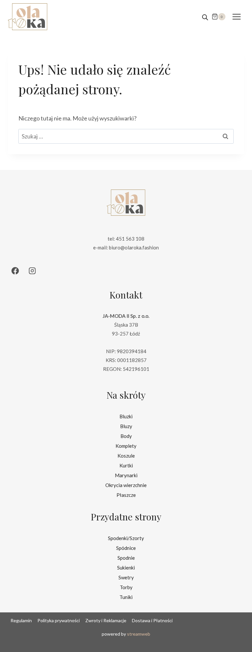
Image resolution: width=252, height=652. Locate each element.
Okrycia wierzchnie (126, 485)
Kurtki (126, 465)
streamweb (138, 634)
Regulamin (21, 620)
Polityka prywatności (58, 620)
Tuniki (126, 597)
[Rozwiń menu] (236, 16)
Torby (126, 587)
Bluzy (126, 426)
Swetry (126, 577)
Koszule (126, 456)
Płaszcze (126, 495)
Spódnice (126, 548)
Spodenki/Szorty (126, 538)
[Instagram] (32, 270)
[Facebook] (15, 270)
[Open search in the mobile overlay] (205, 17)
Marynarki (126, 475)
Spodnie (126, 558)
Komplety (126, 446)
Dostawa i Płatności (152, 620)
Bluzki (126, 416)
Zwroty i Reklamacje (105, 620)
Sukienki (126, 567)
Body (126, 436)
